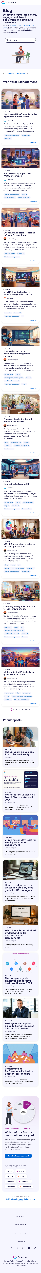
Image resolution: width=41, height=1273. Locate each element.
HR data (24, 194)
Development (8, 374)
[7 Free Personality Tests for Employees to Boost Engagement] (20, 825)
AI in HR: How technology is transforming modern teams (17, 293)
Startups (24, 637)
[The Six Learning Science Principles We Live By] (20, 737)
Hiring (6, 442)
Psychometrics (9, 449)
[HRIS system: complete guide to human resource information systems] (20, 1008)
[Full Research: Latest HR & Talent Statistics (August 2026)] (20, 779)
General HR (20, 254)
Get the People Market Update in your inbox (20, 1200)
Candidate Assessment (11, 381)
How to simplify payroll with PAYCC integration (17, 174)
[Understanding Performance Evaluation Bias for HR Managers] (20, 1053)
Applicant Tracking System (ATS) (14, 568)
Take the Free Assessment (18, 1156)
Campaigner (25, 1181)
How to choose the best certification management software (16, 353)
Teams (13, 565)
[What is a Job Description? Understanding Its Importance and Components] (20, 915)
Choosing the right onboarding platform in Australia (18, 420)
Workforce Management (11, 135)
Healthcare (7, 138)
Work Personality (9, 254)
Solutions (19, 1225)
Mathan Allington (12, 239)
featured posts (15, 25)
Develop (28, 378)
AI (22, 316)
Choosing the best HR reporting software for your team (19, 234)
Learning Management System (13, 378)
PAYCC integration (9, 197)
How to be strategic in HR (16, 484)
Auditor (21, 1171)
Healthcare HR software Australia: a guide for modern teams (20, 115)
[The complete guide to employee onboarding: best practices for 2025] (20, 963)
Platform (19, 1216)
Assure (24, 384)
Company (19, 1242)
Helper (10, 1176)
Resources (21, 73)
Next (26, 709)
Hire (19, 565)
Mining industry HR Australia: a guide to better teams (18, 673)
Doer (10, 1171)
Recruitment (26, 135)
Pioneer (11, 1181)
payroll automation (24, 197)
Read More (34, 142)
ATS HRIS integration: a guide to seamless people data (19, 545)
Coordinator (26, 1186)
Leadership (7, 313)
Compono (10, 73)
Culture (18, 374)
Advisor (23, 1176)
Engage (6, 506)
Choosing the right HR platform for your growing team (19, 607)
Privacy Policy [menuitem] (9, 1261)
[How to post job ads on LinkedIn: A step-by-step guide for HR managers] (20, 870)
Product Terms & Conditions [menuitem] (26, 1261)
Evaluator (11, 1186)
